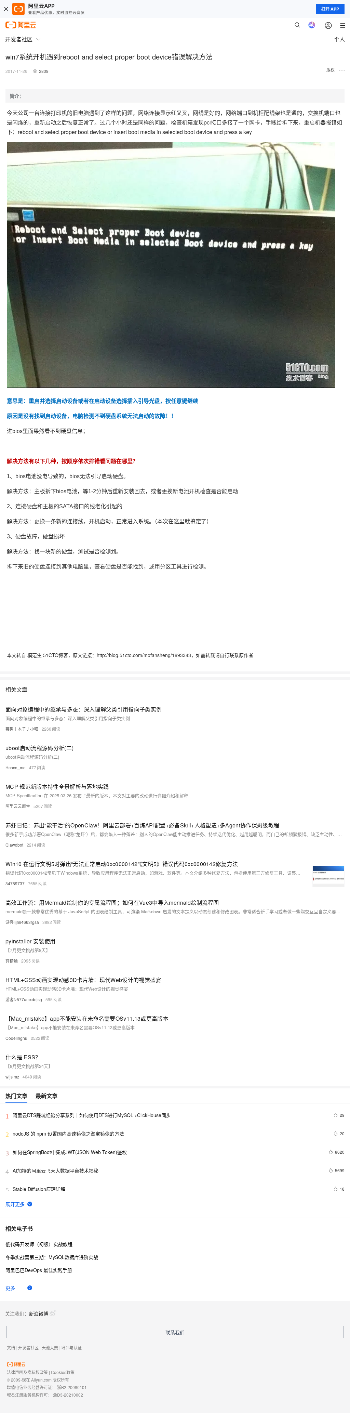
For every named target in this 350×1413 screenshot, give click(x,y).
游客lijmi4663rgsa (22, 922)
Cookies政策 (63, 1372)
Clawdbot (14, 845)
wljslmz (12, 1077)
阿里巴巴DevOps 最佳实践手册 (38, 1270)
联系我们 (175, 1332)
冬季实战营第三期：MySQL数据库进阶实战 (51, 1257)
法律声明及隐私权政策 (27, 1372)
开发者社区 (28, 1347)
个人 (339, 39)
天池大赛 (50, 1347)
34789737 (15, 883)
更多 (10, 1287)
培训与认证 (71, 1347)
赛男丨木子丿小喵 (21, 729)
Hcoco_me (15, 767)
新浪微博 (38, 1313)
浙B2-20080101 (72, 1387)
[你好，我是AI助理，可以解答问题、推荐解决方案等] (312, 25)
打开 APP (330, 9)
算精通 (11, 961)
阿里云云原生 (17, 806)
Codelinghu (16, 1038)
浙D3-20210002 (68, 1395)
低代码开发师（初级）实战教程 (38, 1244)
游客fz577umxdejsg (23, 999)
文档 (11, 1347)
